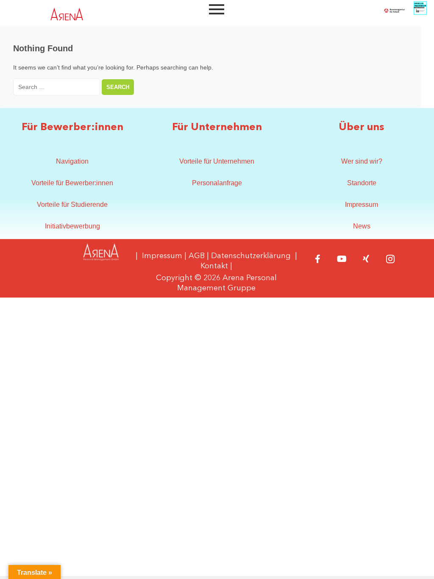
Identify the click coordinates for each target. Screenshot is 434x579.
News (361, 226)
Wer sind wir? (361, 161)
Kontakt (214, 266)
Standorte (361, 183)
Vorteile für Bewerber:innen (72, 183)
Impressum (361, 204)
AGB (197, 256)
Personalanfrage (217, 183)
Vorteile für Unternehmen (216, 161)
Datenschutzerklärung (251, 256)
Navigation (72, 161)
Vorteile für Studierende (72, 204)
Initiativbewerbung (72, 226)
